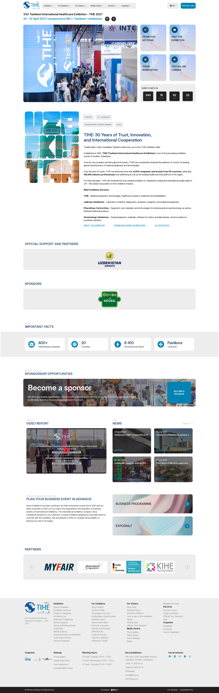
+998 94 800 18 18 (134, 667)
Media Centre (133, 628)
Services (167, 606)
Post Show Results (62, 637)
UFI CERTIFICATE (162, 225)
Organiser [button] (125, 6)
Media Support (60, 631)
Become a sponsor (179, 392)
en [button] (173, 6)
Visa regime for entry (101, 613)
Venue (130, 619)
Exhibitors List (60, 616)
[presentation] (126, 96)
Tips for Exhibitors (100, 637)
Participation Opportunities (104, 616)
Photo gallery (133, 632)
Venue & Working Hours (64, 625)
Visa (165, 619)
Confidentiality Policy (63, 668)
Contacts (167, 629)
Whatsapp (130, 671)
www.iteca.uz (131, 679)
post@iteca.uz (132, 675)
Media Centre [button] (96, 6)
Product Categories (62, 613)
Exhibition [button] (47, 6)
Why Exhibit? (98, 607)
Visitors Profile (98, 610)
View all (186, 423)
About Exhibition (61, 607)
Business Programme (63, 619)
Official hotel (97, 631)
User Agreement (61, 664)
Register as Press (171, 603)
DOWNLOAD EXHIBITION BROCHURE (129, 225)
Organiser (168, 622)
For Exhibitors (98, 603)
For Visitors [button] (79, 6)
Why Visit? (131, 607)
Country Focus (170, 610)
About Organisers (171, 632)
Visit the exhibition (135, 613)
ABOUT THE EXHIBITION (94, 225)
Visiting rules (132, 622)
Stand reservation (100, 622)
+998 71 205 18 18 (134, 663)
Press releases (133, 638)
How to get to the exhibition (139, 616)
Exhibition (58, 603)
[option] (109, 259)
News (129, 641)
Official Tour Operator (137, 625)
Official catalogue (62, 640)
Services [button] (111, 6)
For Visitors (132, 603)
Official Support (61, 622)
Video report (132, 635)
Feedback (167, 626)
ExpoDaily (58, 628)
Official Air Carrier (99, 640)
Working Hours (98, 619)
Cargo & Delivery (99, 634)
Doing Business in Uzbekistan (67, 634)
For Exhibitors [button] (63, 6)
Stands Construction (101, 628)
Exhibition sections (62, 610)
